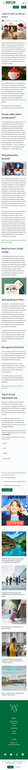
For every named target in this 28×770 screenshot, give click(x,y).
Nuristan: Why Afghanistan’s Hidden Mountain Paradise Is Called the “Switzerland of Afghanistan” (13, 560)
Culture (14, 731)
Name (5, 443)
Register (16, 7)
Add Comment (7, 458)
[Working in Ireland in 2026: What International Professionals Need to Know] (14, 577)
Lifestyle (22, 20)
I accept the (9, 477)
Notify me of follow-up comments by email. (15, 481)
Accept (10, 767)
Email (4, 448)
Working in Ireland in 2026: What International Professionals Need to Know (13, 594)
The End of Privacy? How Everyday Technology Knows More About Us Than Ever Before (12, 661)
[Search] (23, 3)
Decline (17, 767)
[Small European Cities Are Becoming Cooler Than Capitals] (14, 678)
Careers (14, 725)
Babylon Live (13, 742)
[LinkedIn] (23, 754)
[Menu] (25, 3)
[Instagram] (11, 754)
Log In (23, 7)
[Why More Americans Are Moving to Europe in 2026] (14, 611)
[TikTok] (17, 754)
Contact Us (14, 723)
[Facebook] (5, 754)
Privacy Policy (12, 477)
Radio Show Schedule (14, 744)
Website (5, 453)
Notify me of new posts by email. (12, 485)
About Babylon (14, 721)
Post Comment (7, 490)
